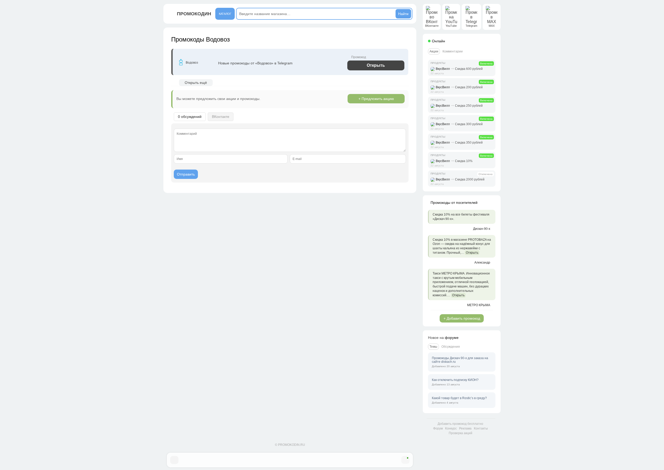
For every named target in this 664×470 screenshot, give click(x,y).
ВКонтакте (220, 117)
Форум (438, 428)
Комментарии (452, 51)
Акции (434, 51)
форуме (452, 337)
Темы (433, 346)
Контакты (481, 428)
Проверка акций (460, 433)
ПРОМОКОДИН (194, 13)
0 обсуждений (190, 117)
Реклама (465, 428)
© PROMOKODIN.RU (290, 445)
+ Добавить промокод (462, 318)
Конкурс (451, 428)
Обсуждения (450, 346)
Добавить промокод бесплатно (460, 424)
